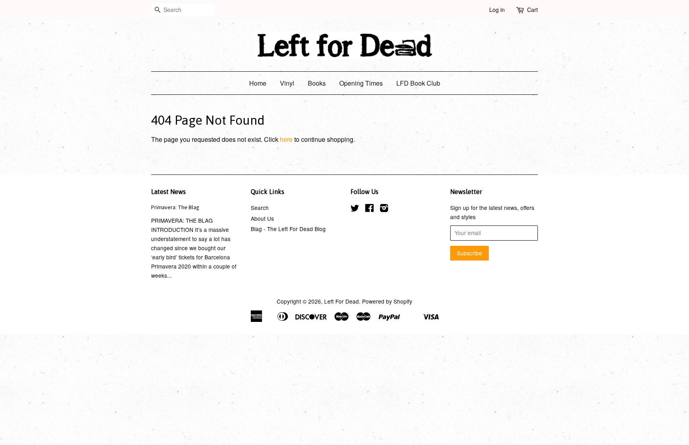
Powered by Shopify (387, 301)
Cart (532, 10)
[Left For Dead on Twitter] (354, 209)
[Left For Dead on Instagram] (384, 209)
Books (317, 83)
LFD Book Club (418, 83)
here (286, 139)
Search (260, 208)
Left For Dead (341, 301)
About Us (262, 218)
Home (257, 83)
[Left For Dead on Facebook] (369, 209)
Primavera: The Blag (175, 207)
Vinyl (287, 83)
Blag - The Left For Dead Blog (288, 229)
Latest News (168, 191)
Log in (497, 10)
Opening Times (361, 83)
